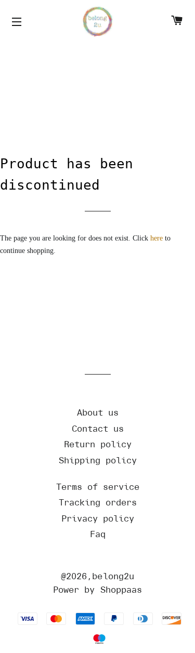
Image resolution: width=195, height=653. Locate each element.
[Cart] (176, 22)
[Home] (98, 22)
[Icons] (18, 22)
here (156, 238)
